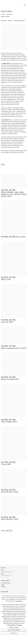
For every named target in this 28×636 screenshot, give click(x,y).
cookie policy (19, 601)
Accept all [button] (14, 633)
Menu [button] (24, 5)
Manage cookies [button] (14, 627)
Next (22, 548)
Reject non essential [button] (14, 630)
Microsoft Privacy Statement (15, 625)
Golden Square (5, 16)
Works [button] (10, 20)
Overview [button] (3, 20)
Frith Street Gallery (10, 5)
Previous (5, 548)
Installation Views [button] (19, 20)
